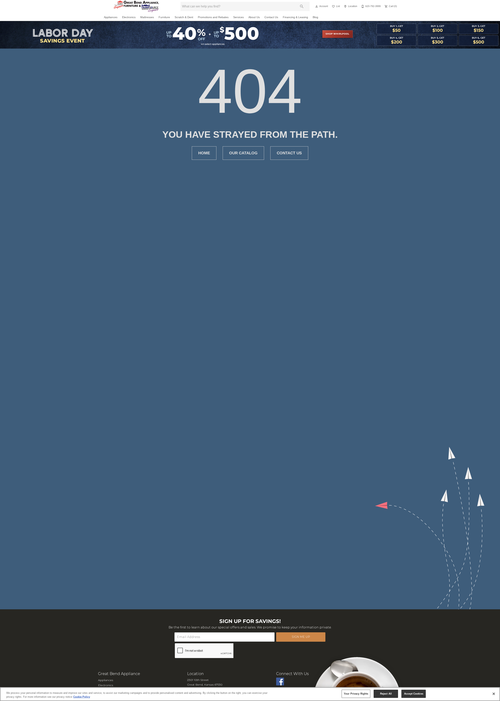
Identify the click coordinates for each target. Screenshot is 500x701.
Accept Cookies (413, 693)
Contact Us (271, 17)
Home (204, 153)
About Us (254, 17)
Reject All (386, 693)
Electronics (129, 17)
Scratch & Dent (184, 17)
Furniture (164, 17)
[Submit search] (302, 6)
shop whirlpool (337, 34)
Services (238, 17)
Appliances (110, 17)
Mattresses (147, 17)
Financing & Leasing (295, 17)
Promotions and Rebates (213, 17)
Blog (315, 17)
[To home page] (136, 6)
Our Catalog (243, 153)
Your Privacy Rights (356, 693)
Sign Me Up (301, 637)
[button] (316, 6)
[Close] (493, 693)
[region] (250, 694)
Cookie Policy (81, 696)
